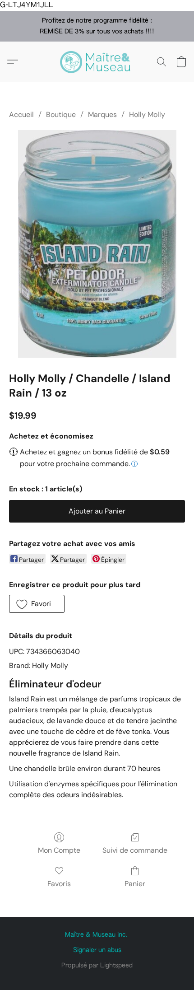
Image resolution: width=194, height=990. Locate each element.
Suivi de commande (134, 850)
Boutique (61, 114)
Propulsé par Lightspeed (97, 965)
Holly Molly (147, 114)
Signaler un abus (97, 950)
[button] (97, 62)
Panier (135, 883)
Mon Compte (59, 850)
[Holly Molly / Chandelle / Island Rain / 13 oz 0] (97, 243)
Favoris (59, 883)
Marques (102, 114)
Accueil (21, 114)
